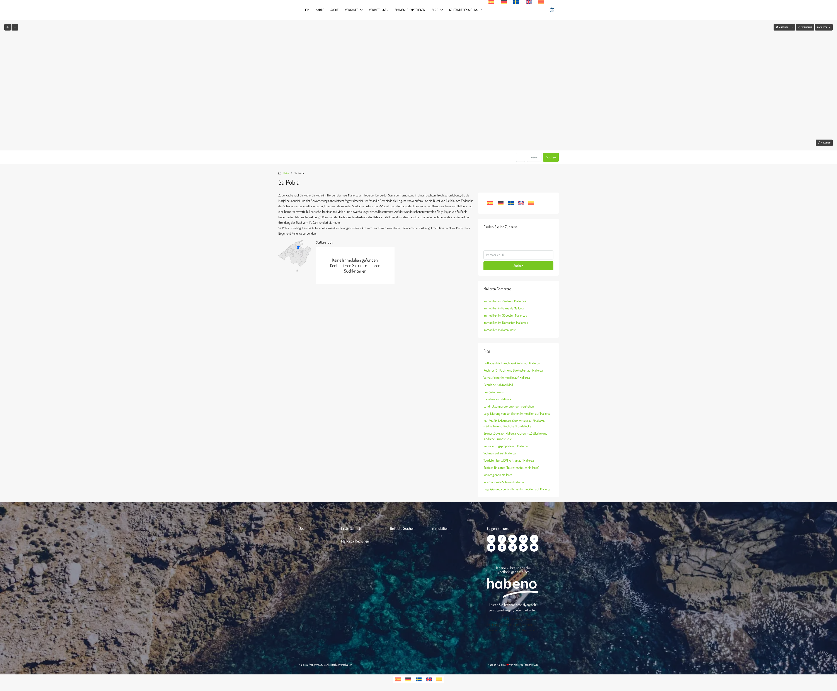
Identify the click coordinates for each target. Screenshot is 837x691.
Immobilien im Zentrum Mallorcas (504, 301)
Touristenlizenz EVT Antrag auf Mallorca (508, 460)
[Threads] (512, 547)
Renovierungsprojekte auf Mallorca (505, 446)
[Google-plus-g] (523, 539)
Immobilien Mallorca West (499, 330)
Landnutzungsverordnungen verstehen (508, 406)
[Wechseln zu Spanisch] (491, 2)
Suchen (551, 157)
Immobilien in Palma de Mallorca (503, 308)
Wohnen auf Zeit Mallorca (499, 453)
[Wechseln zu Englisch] (528, 2)
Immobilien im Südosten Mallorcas (505, 315)
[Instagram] (534, 539)
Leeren (534, 157)
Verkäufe (351, 10)
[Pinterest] (523, 547)
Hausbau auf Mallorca (497, 399)
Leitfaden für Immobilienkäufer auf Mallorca (511, 363)
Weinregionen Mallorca (497, 475)
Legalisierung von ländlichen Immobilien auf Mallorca (517, 413)
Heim (306, 10)
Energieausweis (493, 392)
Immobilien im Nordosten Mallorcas (505, 323)
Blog (435, 10)
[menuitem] (551, 9)
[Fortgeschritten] (520, 157)
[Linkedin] (502, 547)
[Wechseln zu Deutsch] (500, 203)
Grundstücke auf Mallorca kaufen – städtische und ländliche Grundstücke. (515, 436)
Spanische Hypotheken (410, 10)
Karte (320, 10)
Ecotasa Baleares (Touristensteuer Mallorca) (511, 468)
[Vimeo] (491, 547)
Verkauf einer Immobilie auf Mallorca (506, 377)
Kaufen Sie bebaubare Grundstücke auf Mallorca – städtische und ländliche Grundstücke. (515, 423)
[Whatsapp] (491, 539)
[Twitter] (512, 539)
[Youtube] (534, 547)
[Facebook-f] (502, 539)
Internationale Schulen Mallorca (503, 482)
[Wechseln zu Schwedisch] (516, 2)
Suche (334, 10)
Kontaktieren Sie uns (463, 10)
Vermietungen (378, 10)
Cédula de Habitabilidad (498, 385)
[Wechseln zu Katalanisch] (541, 2)
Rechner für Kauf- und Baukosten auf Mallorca (513, 370)
